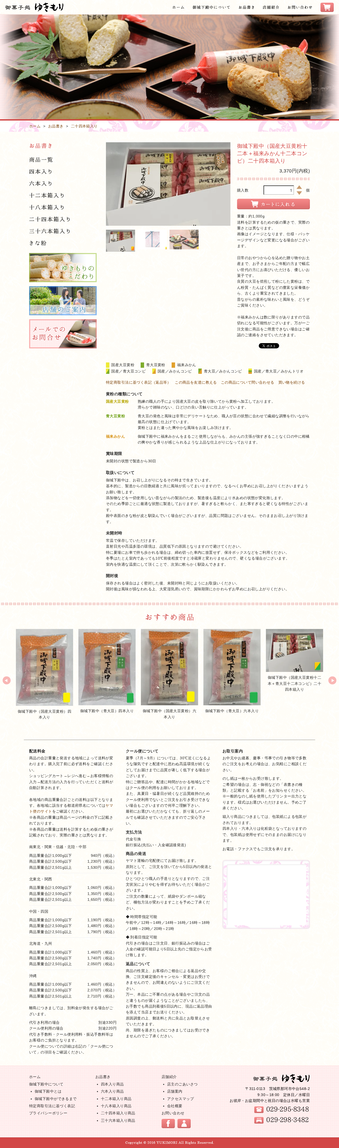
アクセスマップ (180, 1099)
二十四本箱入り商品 (118, 1113)
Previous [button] (7, 680)
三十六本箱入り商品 (118, 1120)
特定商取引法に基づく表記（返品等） (138, 382)
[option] (44, 674)
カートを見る (184, 1123)
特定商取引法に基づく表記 (52, 1106)
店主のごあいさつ (182, 1084)
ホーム (35, 126)
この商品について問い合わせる (247, 382)
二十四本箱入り (84, 126)
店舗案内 (174, 1091)
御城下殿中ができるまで (56, 1099)
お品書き (56, 126)
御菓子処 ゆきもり (281, 1078)
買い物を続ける (291, 382)
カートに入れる (273, 204)
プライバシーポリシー (48, 1113)
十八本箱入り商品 (116, 1106)
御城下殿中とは (48, 1091)
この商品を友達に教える (196, 382)
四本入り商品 (112, 1084)
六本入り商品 (112, 1091)
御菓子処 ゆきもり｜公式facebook (168, 1123)
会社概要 (174, 1106)
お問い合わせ (173, 1113)
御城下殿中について (46, 1084)
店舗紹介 (169, 1077)
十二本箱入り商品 (116, 1099)
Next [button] (332, 680)
